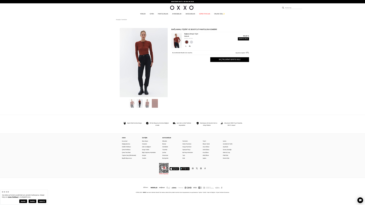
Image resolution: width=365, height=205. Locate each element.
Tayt (183, 155)
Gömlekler (165, 147)
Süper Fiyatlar (204, 14)
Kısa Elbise (206, 152)
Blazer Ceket (206, 144)
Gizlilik (205, 192)
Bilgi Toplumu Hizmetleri (149, 152)
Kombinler (124, 20)
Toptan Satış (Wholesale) (129, 155)
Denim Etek (226, 158)
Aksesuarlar (190, 14)
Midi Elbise (206, 155)
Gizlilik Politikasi (126, 147)
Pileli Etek (225, 155)
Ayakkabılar (176, 14)
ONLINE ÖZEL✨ (219, 14)
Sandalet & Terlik (227, 144)
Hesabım (144, 144)
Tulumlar (164, 150)
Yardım (144, 158)
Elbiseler (164, 141)
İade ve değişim (146, 147)
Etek (183, 158)
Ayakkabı (225, 147)
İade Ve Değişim (211, 192)
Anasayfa (118, 20)
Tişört (204, 141)
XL (190, 46)
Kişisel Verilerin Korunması (222, 192)
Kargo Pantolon (186, 147)
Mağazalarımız (126, 144)
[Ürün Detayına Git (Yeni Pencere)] (176, 40)
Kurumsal (124, 141)
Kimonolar (165, 155)
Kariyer (144, 155)
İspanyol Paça (186, 150)
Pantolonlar (163, 14)
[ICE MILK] (191, 41)
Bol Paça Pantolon (187, 152)
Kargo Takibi (145, 150)
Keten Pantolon (186, 144)
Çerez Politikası (126, 150)
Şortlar (164, 152)
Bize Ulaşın (145, 141)
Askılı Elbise (206, 150)
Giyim (152, 14)
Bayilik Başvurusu (127, 158)
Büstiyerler (165, 158)
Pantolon (185, 141)
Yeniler (143, 14)
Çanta (224, 141)
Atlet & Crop (226, 152)
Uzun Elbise (206, 147)
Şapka (204, 158)
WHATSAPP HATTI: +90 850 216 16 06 (182, 2)
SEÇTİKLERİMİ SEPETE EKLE (229, 59)
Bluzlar (164, 144)
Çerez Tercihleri (126, 152)
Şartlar (200, 192)
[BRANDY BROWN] (186, 42)
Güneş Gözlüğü (227, 150)
